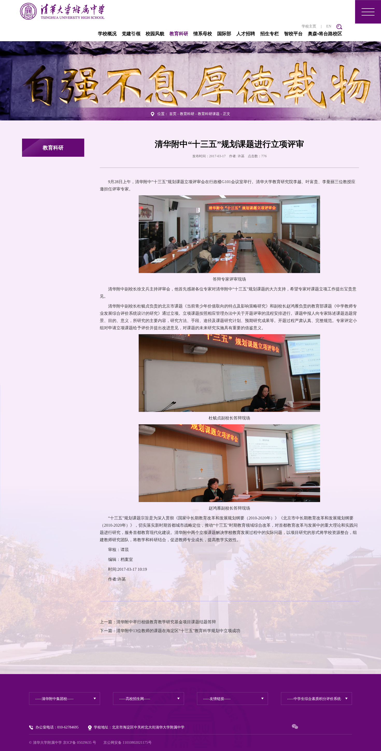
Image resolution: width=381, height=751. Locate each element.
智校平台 (293, 33)
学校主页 (309, 26)
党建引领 (131, 33)
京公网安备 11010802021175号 (127, 743)
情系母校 (202, 33)
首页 (173, 114)
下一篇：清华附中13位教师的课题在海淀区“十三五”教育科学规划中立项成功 (170, 630)
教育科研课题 (209, 114)
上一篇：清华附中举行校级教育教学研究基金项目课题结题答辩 (158, 622)
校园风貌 (155, 33)
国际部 (224, 33)
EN (328, 26)
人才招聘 (245, 33)
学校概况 (107, 33)
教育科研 (179, 33)
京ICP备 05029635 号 (79, 743)
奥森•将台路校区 (325, 33)
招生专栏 (269, 33)
